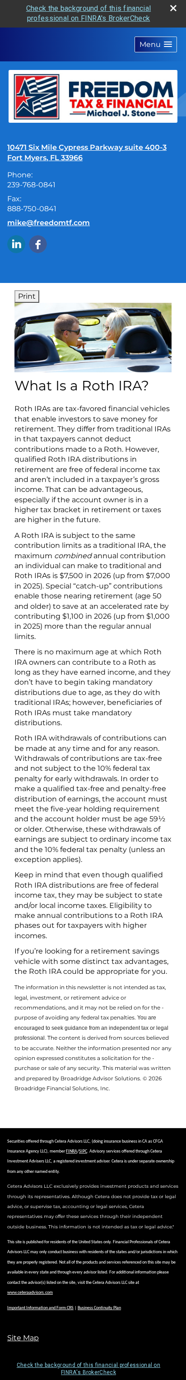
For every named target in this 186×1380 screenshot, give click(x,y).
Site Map (23, 1338)
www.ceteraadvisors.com (30, 1292)
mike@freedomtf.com (48, 222)
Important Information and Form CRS (40, 1308)
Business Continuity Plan (99, 1308)
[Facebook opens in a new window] (38, 243)
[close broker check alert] (173, 8)
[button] (156, 44)
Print (27, 296)
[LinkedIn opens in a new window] (16, 243)
